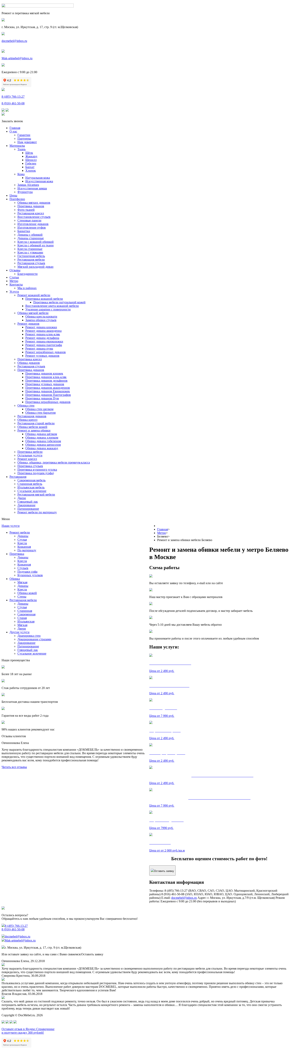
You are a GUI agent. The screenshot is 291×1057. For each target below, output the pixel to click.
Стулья (22, 539)
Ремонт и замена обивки (33, 430)
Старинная (24, 610)
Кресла (22, 543)
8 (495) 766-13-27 (13, 96)
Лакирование (26, 505)
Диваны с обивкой (30, 234)
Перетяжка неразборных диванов (47, 402)
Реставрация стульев (31, 263)
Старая (22, 618)
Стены (21, 596)
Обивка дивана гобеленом (43, 441)
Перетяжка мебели (30, 451)
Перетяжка (17, 553)
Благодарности (27, 273)
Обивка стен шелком (39, 409)
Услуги (14, 291)
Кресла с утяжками (30, 252)
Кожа (21, 174)
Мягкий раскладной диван (35, 266)
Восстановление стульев (33, 217)
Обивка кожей (27, 593)
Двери (21, 498)
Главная (15, 128)
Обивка (15, 578)
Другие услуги (19, 632)
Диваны (22, 536)
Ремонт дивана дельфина (42, 338)
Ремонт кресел (27, 459)
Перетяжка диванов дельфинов (46, 380)
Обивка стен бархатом (40, 412)
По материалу (26, 550)
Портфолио (17, 199)
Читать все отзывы (14, 767)
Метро (14, 281)
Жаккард (31, 156)
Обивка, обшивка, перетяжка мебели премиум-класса (53, 462)
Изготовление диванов (32, 224)
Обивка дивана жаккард (41, 448)
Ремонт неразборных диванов (45, 352)
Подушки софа (27, 571)
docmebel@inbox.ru (14, 41)
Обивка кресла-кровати (41, 316)
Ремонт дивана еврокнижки (44, 341)
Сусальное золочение (31, 491)
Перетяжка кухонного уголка (37, 469)
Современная (26, 614)
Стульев (22, 568)
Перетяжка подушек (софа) (35, 473)
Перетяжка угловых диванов (44, 384)
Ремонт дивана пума (39, 348)
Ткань (21, 149)
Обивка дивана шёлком (41, 434)
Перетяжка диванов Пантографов (48, 394)
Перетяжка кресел (29, 359)
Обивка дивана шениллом (43, 444)
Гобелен (30, 163)
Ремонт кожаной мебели (33, 295)
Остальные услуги (29, 455)
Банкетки (23, 231)
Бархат (29, 167)
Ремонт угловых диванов (42, 355)
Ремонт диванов (28, 323)
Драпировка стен (29, 635)
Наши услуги (11, 525)
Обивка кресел (27, 419)
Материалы (17, 145)
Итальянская (25, 621)
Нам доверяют (27, 142)
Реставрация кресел (30, 213)
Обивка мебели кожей (32, 427)
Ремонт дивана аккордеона (43, 330)
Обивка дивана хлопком (41, 437)
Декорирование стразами (34, 639)
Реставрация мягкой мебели (36, 494)
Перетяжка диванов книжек (44, 373)
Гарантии (23, 135)
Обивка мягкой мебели (32, 313)
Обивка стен (25, 405)
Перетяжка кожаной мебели (44, 298)
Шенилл (31, 160)
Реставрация (18, 476)
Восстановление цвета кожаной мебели (52, 306)
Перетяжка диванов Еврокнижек (47, 391)
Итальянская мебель (31, 487)
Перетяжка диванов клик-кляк (46, 377)
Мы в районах (27, 288)
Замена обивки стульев (40, 320)
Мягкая (22, 582)
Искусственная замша (32, 188)
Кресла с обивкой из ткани (35, 245)
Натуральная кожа (37, 177)
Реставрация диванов (31, 416)
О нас (13, 131)
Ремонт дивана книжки (41, 327)
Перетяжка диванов (30, 206)
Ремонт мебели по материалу (37, 512)
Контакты (16, 284)
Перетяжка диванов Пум (42, 398)
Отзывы (15, 270)
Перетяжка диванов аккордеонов (47, 387)
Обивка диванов (28, 362)
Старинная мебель (29, 483)
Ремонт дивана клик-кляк (42, 334)
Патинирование (28, 508)
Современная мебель (31, 480)
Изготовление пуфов (31, 227)
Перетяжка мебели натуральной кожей (59, 302)
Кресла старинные (29, 249)
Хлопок (30, 170)
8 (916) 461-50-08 (13, 103)
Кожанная (24, 546)
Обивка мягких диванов (33, 202)
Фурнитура (25, 192)
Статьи (14, 277)
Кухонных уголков (30, 575)
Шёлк (29, 152)
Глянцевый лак (27, 501)
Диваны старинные (30, 238)
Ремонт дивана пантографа (43, 345)
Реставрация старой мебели (36, 423)
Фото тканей (26, 209)
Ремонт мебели (20, 532)
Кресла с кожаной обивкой (35, 241)
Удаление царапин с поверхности (48, 309)
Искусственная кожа (39, 181)
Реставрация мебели (31, 259)
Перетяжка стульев (30, 466)
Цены (13, 195)
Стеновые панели (29, 220)
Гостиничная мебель (31, 256)
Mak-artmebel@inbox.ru (17, 58)
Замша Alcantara (28, 184)
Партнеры (24, 138)
